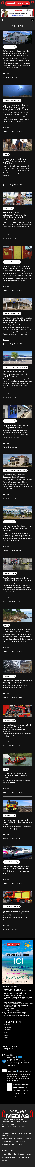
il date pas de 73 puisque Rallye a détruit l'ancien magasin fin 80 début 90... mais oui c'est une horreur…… (18, 998)
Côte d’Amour (8, 1030)
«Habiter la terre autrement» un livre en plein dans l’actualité (14, 215)
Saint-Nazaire (8, 1027)
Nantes (6, 1032)
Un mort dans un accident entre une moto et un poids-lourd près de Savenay (17, 268)
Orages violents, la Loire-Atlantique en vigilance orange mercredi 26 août (15, 107)
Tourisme (12, 522)
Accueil (4, 1154)
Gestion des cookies (24, 1154)
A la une (6, 47)
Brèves (13, 676)
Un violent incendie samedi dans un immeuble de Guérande (16, 912)
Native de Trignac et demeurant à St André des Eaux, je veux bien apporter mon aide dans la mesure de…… (17, 1015)
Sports (20, 1145)
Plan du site (12, 1154)
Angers (6, 1035)
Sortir (11, 208)
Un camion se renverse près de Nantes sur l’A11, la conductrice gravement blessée (17, 728)
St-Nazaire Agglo (15, 100)
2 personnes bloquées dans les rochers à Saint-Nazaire (16, 630)
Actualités (12, 47)
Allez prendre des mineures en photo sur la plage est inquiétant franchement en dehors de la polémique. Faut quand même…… (18, 1005)
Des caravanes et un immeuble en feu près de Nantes (17, 681)
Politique (12, 470)
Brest (5, 1040)
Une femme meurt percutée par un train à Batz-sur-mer (16, 867)
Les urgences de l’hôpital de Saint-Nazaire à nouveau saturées (17, 528)
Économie (13, 367)
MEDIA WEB (11, 1071)
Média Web (7, 1024)
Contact (4, 1160)
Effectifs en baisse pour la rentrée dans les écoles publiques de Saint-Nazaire (17, 53)
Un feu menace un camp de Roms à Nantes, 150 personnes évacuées (17, 821)
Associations (6, 1145)
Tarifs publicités (8, 1049)
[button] (2, 20)
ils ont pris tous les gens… (12, 1010)
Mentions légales (23, 1157)
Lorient (6, 1038)
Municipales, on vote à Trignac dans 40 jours (14, 475)
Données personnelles (9, 1157)
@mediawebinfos (23, 1071)
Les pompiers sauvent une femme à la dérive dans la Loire (15, 775)
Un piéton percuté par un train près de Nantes (16, 426)
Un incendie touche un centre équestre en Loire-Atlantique (16, 161)
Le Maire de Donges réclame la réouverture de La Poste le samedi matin (17, 320)
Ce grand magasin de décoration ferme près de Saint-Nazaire (16, 374)
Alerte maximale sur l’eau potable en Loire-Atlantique (17, 579)
